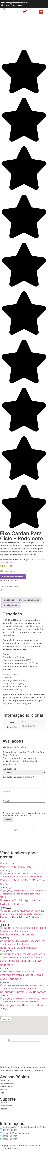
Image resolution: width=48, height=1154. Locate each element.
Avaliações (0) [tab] (11, 605)
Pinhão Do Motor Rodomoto (18, 934)
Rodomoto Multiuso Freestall (18, 947)
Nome (6, 791)
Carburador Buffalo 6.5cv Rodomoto (23, 992)
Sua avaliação (10, 769)
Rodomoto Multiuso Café (16, 867)
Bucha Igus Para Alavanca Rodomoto (23, 1005)
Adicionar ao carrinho (13, 576)
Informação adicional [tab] (29, 600)
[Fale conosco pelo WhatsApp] (2, 1117)
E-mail (6, 801)
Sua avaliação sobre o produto (18, 777)
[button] (41, 12)
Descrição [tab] (9, 600)
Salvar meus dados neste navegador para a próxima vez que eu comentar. (24, 814)
